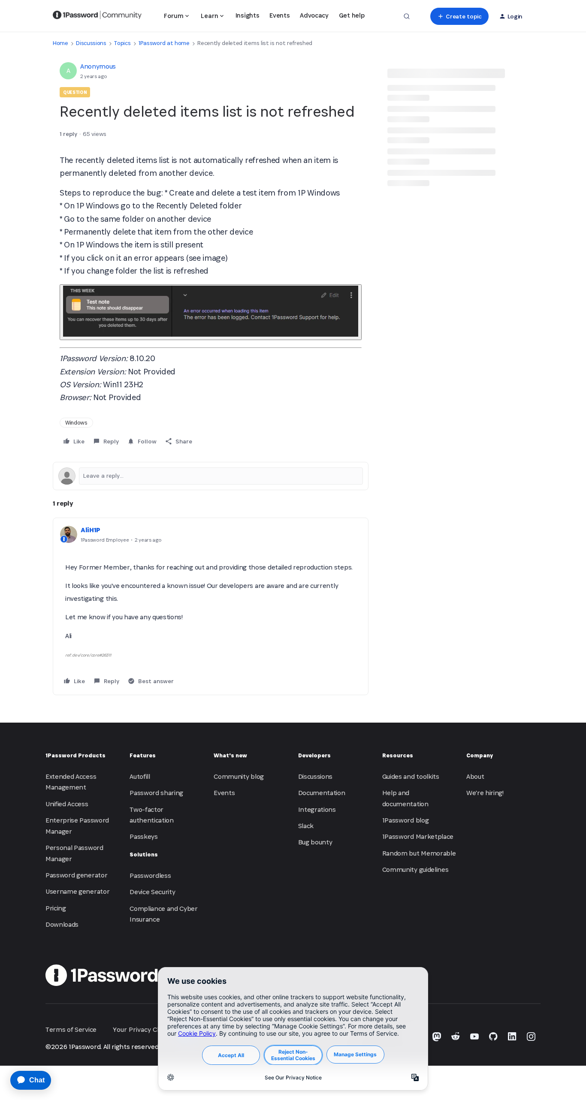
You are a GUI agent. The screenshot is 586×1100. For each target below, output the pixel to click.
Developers (314, 755)
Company (479, 755)
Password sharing (156, 792)
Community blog (239, 776)
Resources (397, 755)
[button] (459, 16)
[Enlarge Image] (211, 312)
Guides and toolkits (410, 776)
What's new (230, 755)
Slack (306, 825)
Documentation (321, 792)
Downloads (62, 924)
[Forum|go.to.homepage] (97, 16)
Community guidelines (415, 869)
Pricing (55, 908)
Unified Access (66, 803)
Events (279, 15)
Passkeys (143, 836)
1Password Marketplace (417, 836)
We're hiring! (485, 792)
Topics (122, 43)
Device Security (152, 891)
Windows (76, 422)
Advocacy (314, 15)
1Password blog (405, 820)
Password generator (76, 875)
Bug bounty (315, 842)
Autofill (140, 776)
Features (143, 755)
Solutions (144, 854)
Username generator (77, 891)
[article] (210, 606)
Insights (247, 15)
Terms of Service (71, 1029)
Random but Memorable (419, 853)
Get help (351, 15)
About (475, 776)
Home (60, 43)
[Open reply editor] (210, 476)
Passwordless (150, 875)
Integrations (317, 809)
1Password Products (75, 755)
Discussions (91, 43)
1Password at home (164, 43)
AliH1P (90, 529)
